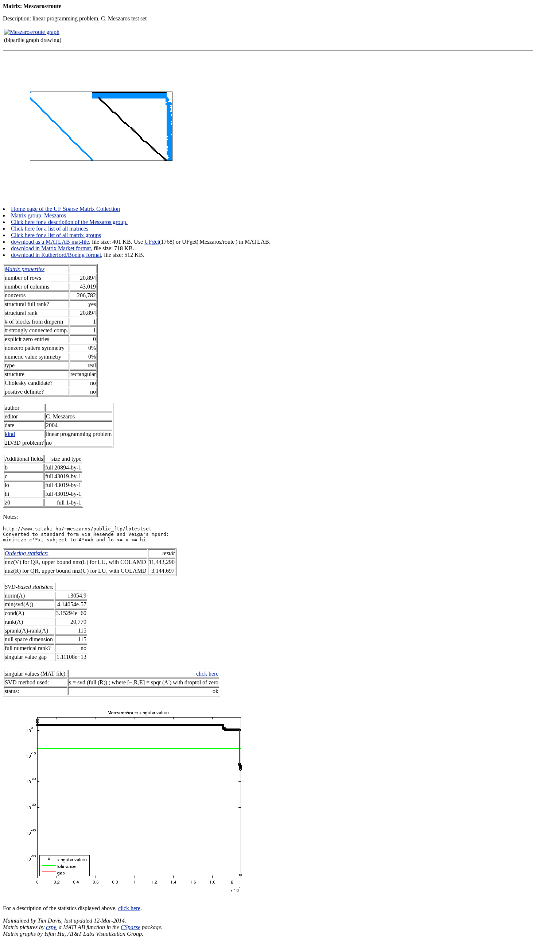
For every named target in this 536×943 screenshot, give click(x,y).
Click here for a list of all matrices (49, 228)
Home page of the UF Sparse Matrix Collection (65, 209)
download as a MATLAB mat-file (50, 242)
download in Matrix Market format (51, 248)
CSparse (130, 927)
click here (207, 673)
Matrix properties (24, 269)
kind (10, 434)
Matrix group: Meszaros (38, 215)
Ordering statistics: (26, 553)
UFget (151, 242)
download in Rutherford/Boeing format (56, 255)
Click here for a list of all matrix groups (56, 235)
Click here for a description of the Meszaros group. (69, 222)
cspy (51, 927)
